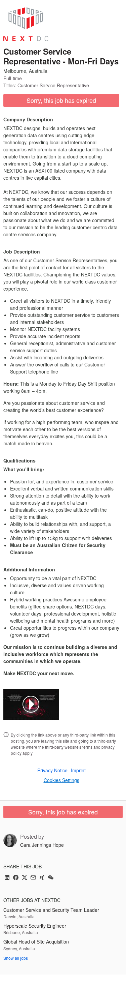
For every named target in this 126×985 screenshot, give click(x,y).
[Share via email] (33, 878)
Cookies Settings (61, 780)
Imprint (78, 770)
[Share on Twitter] (24, 878)
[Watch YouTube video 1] (31, 704)
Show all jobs (15, 958)
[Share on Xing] (42, 878)
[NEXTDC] (25, 24)
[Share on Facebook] (15, 878)
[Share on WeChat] (50, 878)
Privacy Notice (52, 770)
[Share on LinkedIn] (7, 878)
